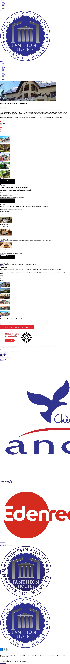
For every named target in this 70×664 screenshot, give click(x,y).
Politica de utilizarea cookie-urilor (5, 357)
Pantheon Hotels (2, 542)
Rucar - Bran (2, 152)
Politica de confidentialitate (4, 358)
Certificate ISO (2, 360)
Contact (1, 356)
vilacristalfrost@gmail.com (4, 353)
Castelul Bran (2, 161)
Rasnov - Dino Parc (3, 178)
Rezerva (1, 61)
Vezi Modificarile (3, 663)
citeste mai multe (2, 120)
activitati (3, 6)
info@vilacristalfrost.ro (3, 354)
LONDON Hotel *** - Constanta (5, 544)
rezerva (3, 70)
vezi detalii (2, 228)
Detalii (19, 347)
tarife (3, 5)
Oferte (3, 66)
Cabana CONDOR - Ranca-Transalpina (6, 545)
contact (3, 8)
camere (3, 4)
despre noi (3, 3)
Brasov (1, 143)
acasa (3, 2)
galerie (3, 7)
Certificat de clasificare (3, 359)
